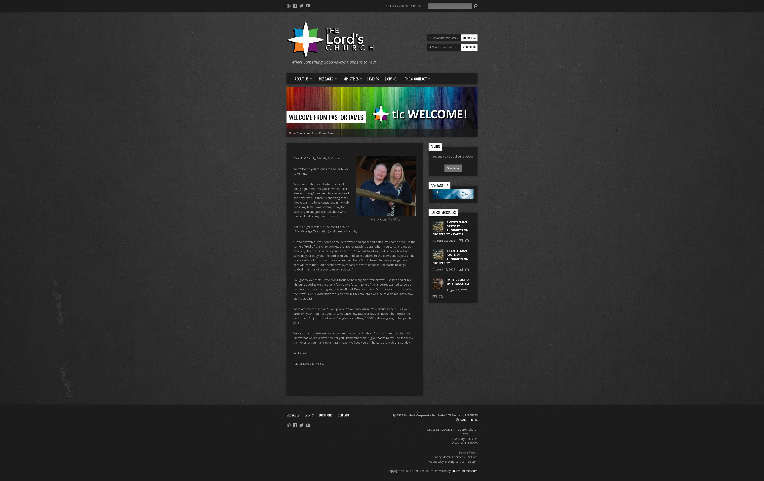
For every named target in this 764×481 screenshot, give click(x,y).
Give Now (453, 168)
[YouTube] (308, 6)
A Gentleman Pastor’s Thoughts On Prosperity (450, 257)
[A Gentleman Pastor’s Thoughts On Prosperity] (438, 258)
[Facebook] (295, 6)
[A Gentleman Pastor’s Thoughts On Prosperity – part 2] (438, 229)
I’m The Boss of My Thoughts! (458, 282)
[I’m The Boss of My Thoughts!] (438, 287)
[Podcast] (289, 6)
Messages (292, 415)
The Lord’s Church (396, 6)
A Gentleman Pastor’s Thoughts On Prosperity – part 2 (450, 228)
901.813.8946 (468, 420)
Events (309, 415)
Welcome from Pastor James (326, 117)
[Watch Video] (461, 241)
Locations (325, 415)
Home (292, 133)
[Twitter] (301, 6)
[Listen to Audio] (467, 241)
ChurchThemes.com (464, 471)
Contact (416, 6)
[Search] (475, 6)
